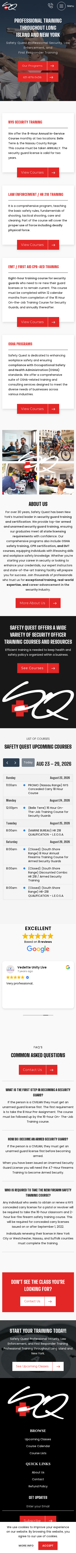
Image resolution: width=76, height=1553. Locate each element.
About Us (38, 1472)
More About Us (32, 603)
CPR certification (43, 546)
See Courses (32, 668)
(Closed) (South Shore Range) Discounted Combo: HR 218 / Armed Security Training (48, 874)
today (28, 762)
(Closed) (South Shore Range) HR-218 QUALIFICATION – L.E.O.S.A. (46, 892)
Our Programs (32, 65)
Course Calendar (38, 1446)
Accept (48, 1546)
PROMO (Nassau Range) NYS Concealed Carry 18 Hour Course (48, 789)
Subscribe (32, 1521)
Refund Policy (38, 1486)
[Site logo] (9, 6)
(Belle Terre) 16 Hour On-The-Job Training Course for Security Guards (48, 812)
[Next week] (15, 762)
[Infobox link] (50, 6)
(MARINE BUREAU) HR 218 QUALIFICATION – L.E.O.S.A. (46, 832)
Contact (38, 1479)
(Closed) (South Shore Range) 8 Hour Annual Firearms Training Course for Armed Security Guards (48, 855)
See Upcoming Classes (32, 1366)
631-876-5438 (32, 77)
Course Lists (38, 1453)
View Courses (32, 172)
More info (26, 1546)
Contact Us (32, 1070)
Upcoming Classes (38, 1439)
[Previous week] (7, 762)
